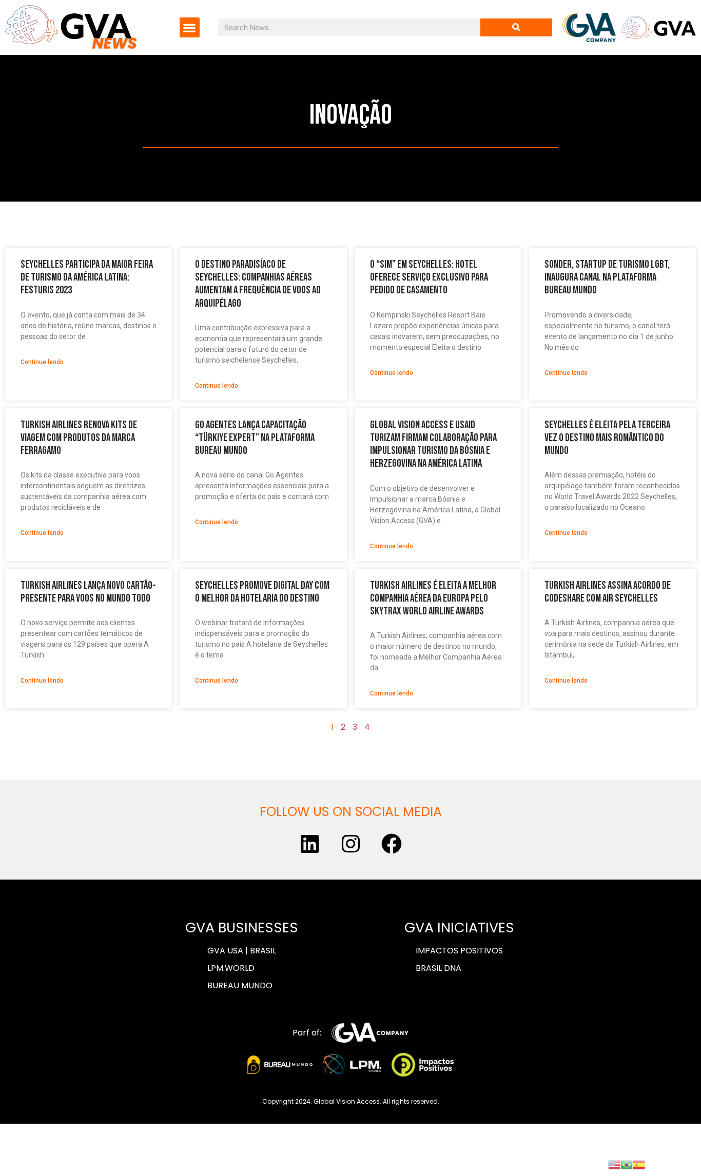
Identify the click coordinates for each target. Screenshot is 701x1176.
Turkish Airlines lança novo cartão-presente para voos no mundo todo (88, 592)
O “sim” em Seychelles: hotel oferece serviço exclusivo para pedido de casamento (429, 277)
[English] (614, 1164)
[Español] (639, 1164)
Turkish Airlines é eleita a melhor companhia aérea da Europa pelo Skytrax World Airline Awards (433, 598)
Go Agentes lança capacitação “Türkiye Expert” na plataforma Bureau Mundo (255, 437)
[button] (190, 27)
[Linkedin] (309, 843)
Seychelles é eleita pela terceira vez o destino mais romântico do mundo (607, 437)
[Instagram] (350, 843)
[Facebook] (391, 843)
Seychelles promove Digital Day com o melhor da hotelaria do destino (262, 592)
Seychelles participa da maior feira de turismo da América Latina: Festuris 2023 (87, 277)
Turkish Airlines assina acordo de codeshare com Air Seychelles (607, 592)
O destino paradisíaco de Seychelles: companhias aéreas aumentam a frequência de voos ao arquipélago (258, 284)
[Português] (626, 1164)
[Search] (516, 27)
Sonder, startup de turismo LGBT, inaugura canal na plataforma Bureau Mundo (607, 277)
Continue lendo (42, 362)
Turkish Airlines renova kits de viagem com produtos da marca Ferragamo (79, 437)
